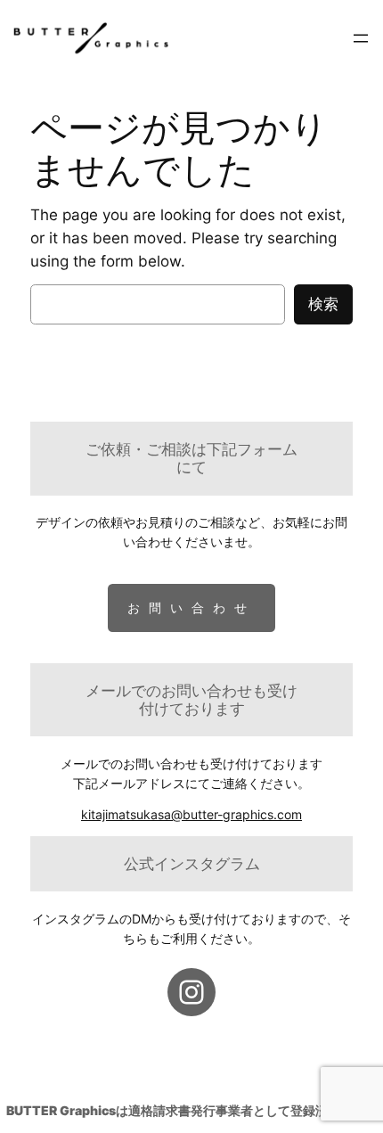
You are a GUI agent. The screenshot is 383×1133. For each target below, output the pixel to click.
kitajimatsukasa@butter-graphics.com (191, 814)
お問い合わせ (191, 607)
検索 (323, 304)
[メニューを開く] (360, 38)
